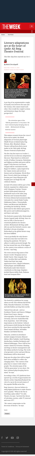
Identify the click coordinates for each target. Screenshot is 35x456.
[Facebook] (2, 437)
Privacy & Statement (22, 446)
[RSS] (17, 437)
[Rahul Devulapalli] (5, 61)
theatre (7, 413)
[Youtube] (12, 437)
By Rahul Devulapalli (11, 64)
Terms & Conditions (7, 446)
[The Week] (11, 26)
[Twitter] (7, 437)
